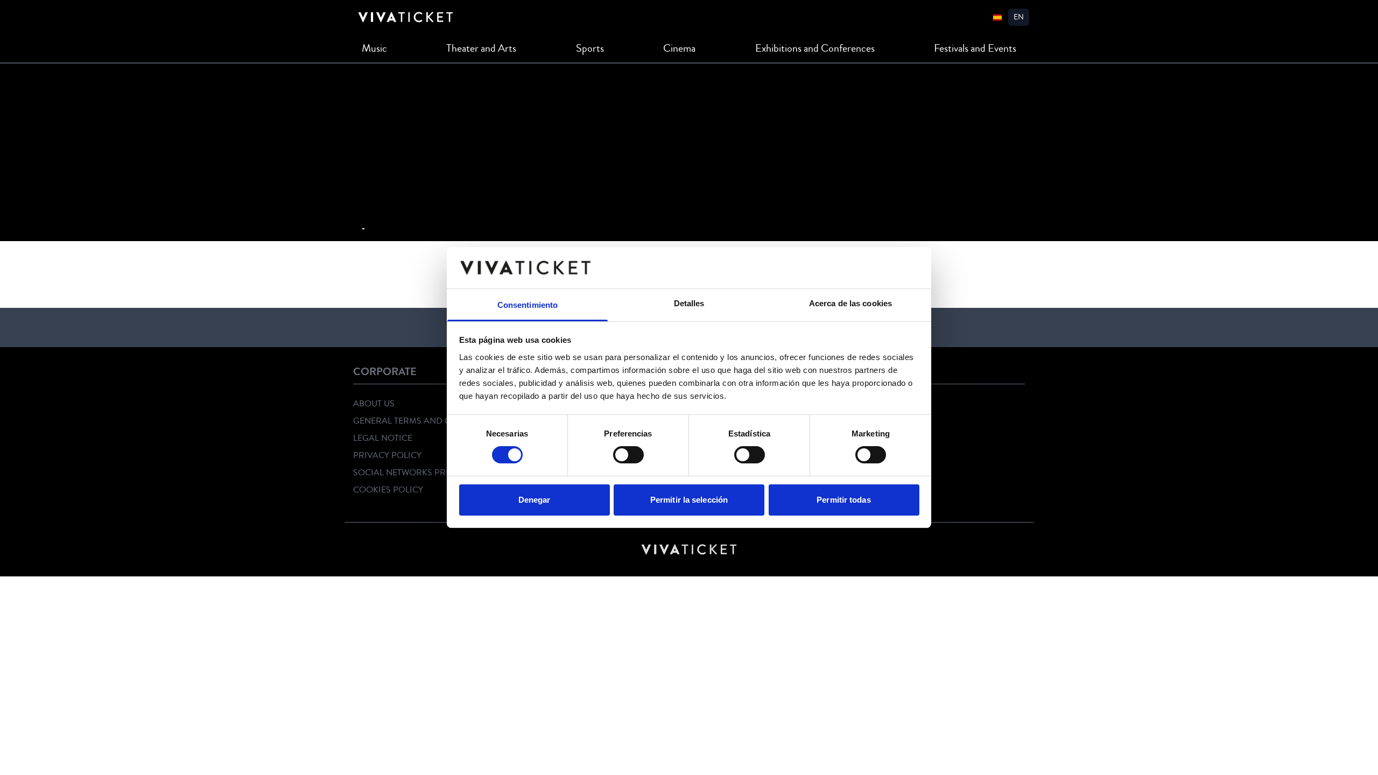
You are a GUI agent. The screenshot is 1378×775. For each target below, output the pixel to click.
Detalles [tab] (689, 303)
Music (374, 48)
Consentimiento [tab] (527, 304)
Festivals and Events (975, 48)
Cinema (679, 48)
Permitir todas (843, 499)
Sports (590, 48)
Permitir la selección (689, 499)
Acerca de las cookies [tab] (850, 303)
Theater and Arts (481, 48)
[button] (1018, 17)
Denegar (534, 499)
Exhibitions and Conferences (815, 48)
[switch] (628, 454)
